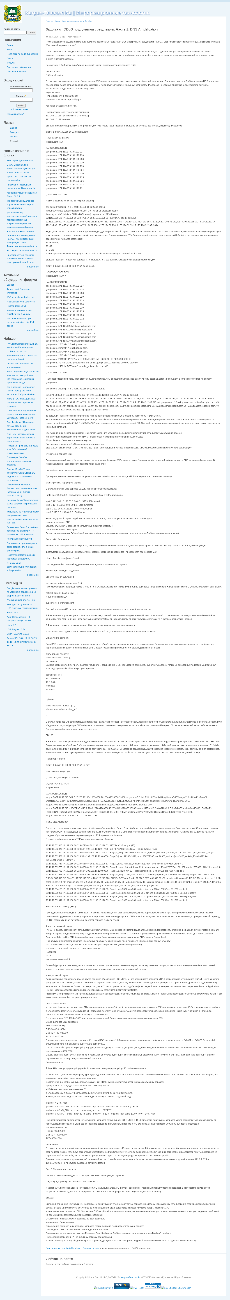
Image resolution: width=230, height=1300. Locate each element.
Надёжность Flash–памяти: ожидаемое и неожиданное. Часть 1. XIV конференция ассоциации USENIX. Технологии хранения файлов (22, 239)
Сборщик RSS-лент (17, 71)
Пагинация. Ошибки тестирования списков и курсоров (19, 461)
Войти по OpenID (19, 109)
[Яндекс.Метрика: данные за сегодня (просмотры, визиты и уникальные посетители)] (103, 1288)
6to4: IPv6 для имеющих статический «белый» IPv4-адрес (21, 322)
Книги (10, 49)
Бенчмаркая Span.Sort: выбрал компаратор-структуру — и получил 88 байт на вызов (22, 531)
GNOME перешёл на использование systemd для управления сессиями (21, 168)
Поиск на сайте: (12, 29)
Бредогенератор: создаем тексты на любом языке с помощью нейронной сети (20, 259)
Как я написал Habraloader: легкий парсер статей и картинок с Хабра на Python (21, 391)
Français (14, 132)
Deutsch (14, 136)
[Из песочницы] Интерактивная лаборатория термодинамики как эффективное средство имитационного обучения (22, 220)
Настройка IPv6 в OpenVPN (21, 301)
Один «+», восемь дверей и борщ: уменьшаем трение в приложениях (21, 438)
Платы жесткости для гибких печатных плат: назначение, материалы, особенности (21, 414)
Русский (14, 141)
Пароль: (21, 96)
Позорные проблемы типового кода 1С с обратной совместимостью (22, 449)
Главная (49, 21)
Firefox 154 (12, 612)
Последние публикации (19, 67)
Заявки (10, 285)
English (13, 128)
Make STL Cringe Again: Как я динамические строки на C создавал (21, 402)
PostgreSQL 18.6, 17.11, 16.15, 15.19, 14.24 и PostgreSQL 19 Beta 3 (22, 642)
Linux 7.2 (11, 625)
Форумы (11, 63)
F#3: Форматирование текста (22, 250)
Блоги (10, 45)
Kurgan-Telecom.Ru (130, 1277)
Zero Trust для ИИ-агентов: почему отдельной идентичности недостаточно (21, 426)
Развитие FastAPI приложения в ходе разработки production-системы (22, 504)
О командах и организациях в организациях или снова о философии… (22, 547)
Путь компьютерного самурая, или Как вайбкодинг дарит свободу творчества (22, 347)
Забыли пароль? (15, 114)
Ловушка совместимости (19, 539)
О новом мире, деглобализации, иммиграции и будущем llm (22, 567)
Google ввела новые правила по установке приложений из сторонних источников (22, 592)
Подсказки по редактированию (22, 54)
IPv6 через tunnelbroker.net (20, 297)
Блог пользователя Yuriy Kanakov (77, 21)
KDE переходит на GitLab (20, 160)
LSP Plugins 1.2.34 (16, 629)
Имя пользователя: (21, 86)
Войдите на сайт (91, 1248)
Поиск (10, 58)
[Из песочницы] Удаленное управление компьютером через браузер (20, 205)
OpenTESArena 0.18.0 (18, 634)
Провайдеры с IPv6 (16, 306)
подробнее (33, 266)
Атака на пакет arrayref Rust (21, 600)
